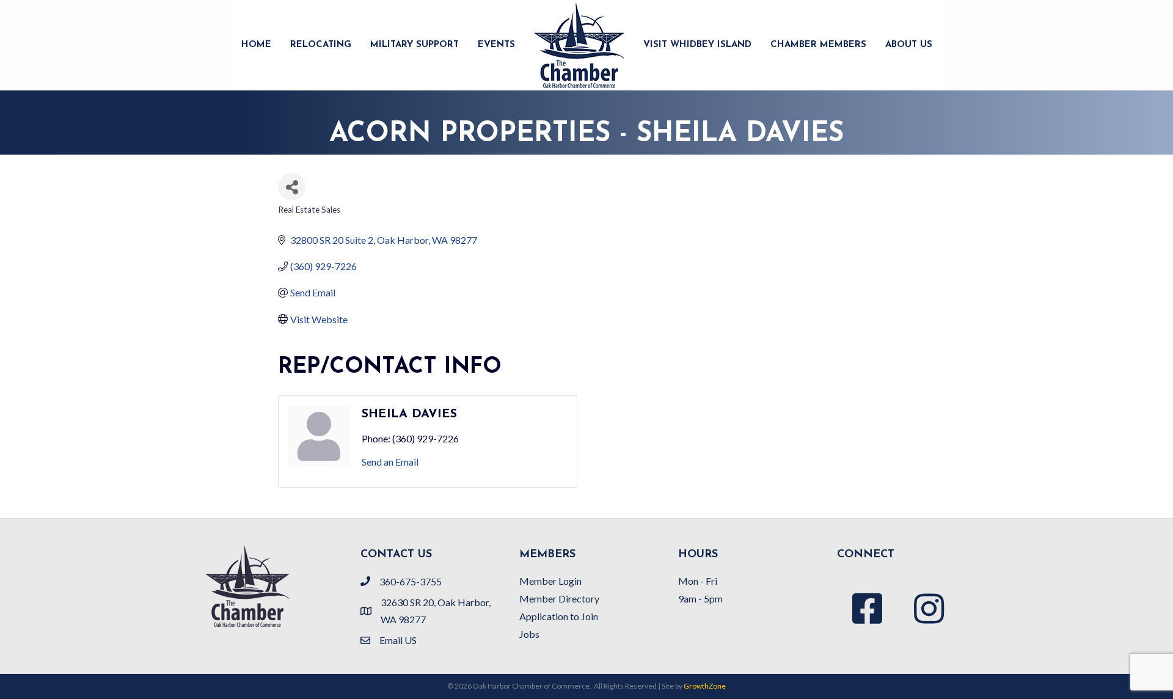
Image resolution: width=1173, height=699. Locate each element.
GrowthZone (705, 685)
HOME (256, 44)
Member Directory (559, 598)
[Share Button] (291, 186)
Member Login (550, 581)
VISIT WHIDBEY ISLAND (697, 44)
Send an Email (390, 461)
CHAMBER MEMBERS (818, 44)
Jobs (529, 634)
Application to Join (558, 616)
